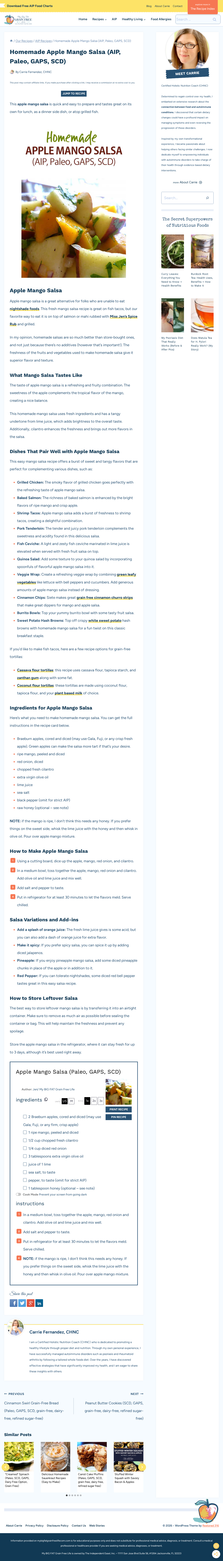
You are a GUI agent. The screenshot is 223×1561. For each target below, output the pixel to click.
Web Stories (97, 1525)
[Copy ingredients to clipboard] (46, 1099)
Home (83, 19)
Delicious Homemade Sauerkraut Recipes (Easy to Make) (55, 1478)
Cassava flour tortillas (35, 670)
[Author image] (12, 72)
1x (87, 1101)
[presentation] (19, 1457)
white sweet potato (104, 620)
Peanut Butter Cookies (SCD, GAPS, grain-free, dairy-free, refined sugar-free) (114, 1406)
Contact (178, 6)
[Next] (142, 1467)
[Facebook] (13, 1303)
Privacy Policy (34, 1525)
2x (94, 1101)
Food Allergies (161, 19)
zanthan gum (28, 678)
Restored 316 (210, 1525)
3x (101, 1101)
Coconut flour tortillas (35, 685)
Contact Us (79, 1525)
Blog (149, 6)
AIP (114, 19)
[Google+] (30, 1303)
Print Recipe (119, 1109)
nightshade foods (24, 309)
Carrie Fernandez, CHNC (35, 72)
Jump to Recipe (74, 93)
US (65, 1101)
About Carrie (162, 6)
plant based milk (68, 693)
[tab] (67, 1495)
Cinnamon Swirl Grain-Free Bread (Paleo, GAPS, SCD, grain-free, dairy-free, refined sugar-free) (34, 1406)
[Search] (207, 198)
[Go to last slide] (5, 1467)
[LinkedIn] (39, 1303)
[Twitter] (22, 1303)
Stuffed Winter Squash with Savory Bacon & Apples (127, 1478)
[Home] (11, 41)
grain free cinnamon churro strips (105, 597)
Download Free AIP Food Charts (29, 6)
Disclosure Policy (57, 1525)
